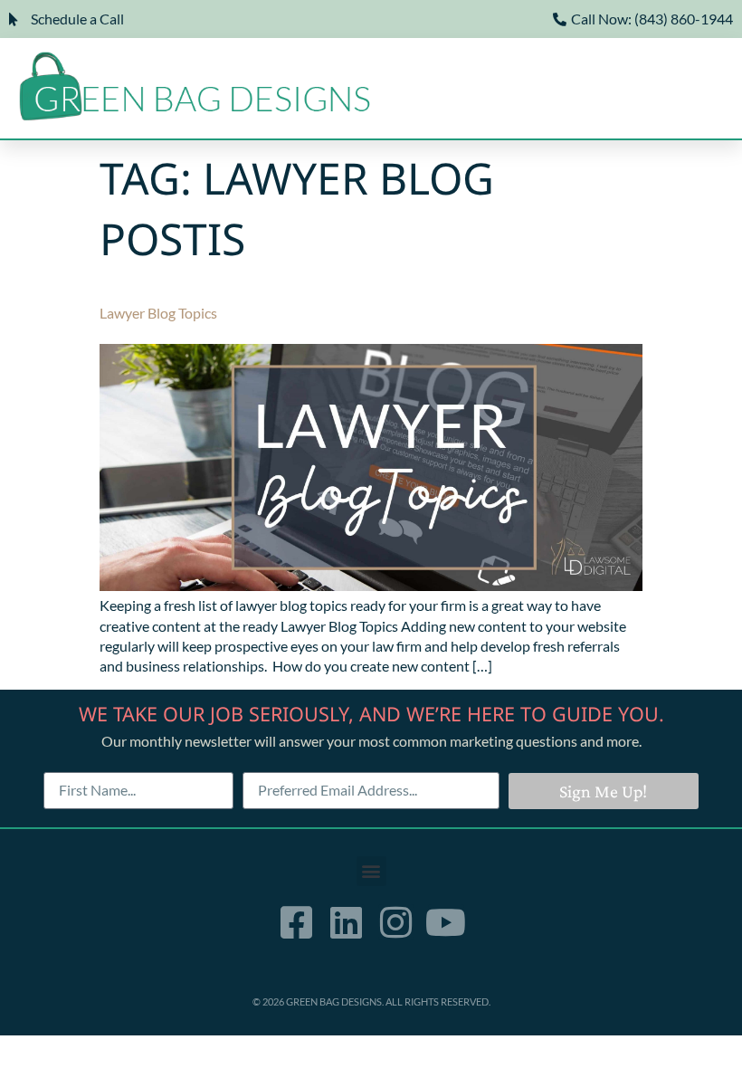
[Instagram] (396, 922)
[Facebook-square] (297, 922)
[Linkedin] (346, 922)
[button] (531, 93)
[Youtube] (446, 922)
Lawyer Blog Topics (158, 312)
